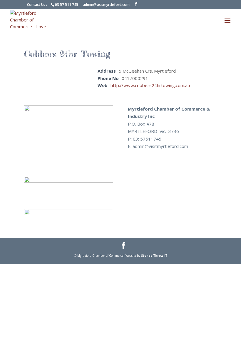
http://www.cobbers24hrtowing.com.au (150, 85)
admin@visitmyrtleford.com (106, 4)
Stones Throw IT (154, 255)
